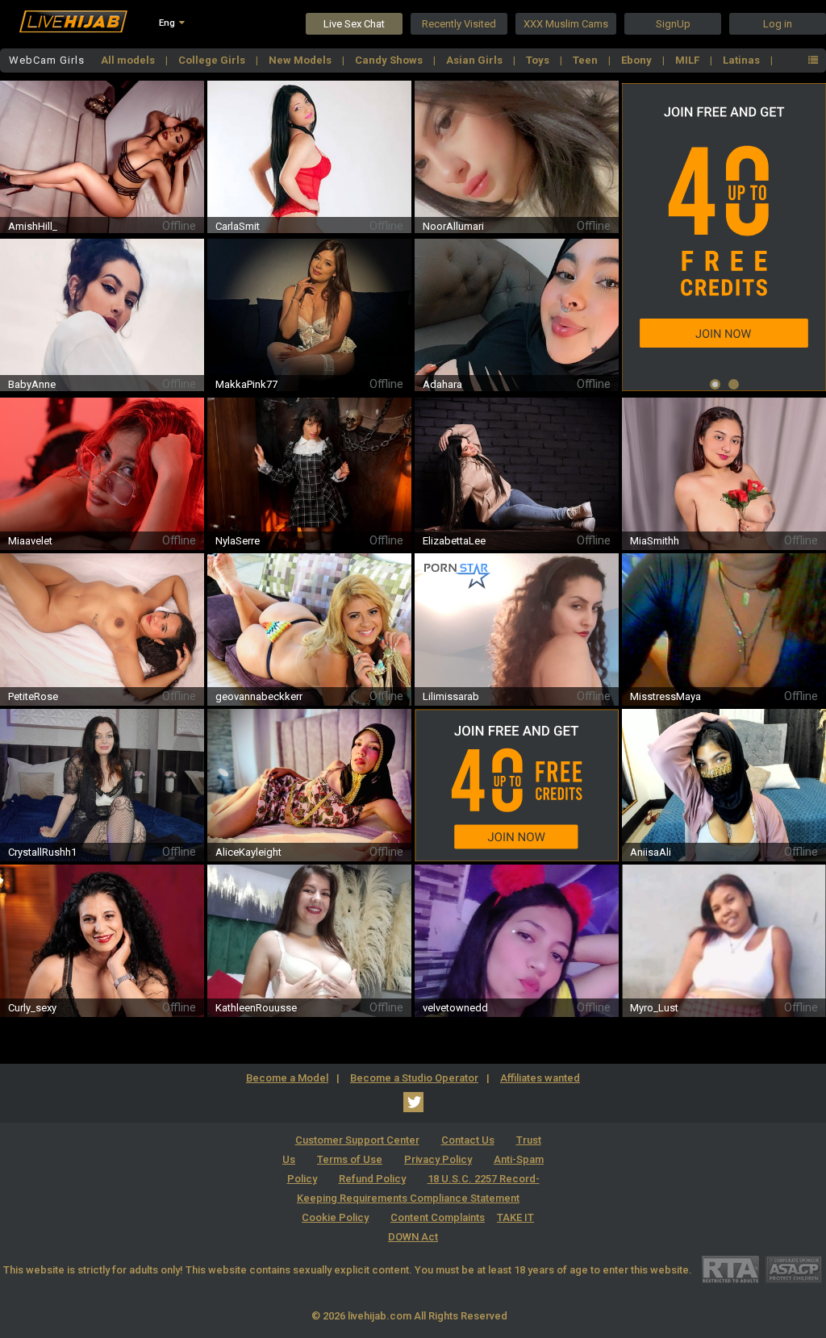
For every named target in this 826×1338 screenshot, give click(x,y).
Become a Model (287, 1078)
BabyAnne (32, 384)
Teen (586, 60)
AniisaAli (650, 852)
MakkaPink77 (246, 384)
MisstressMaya (665, 696)
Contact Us (467, 1140)
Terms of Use (349, 1159)
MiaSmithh (654, 541)
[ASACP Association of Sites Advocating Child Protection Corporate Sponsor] (793, 1269)
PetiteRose (33, 696)
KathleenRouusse (256, 1008)
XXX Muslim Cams (566, 24)
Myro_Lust (654, 1008)
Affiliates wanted (540, 1078)
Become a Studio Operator (414, 1078)
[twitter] (413, 1102)
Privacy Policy (438, 1159)
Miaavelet (30, 541)
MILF (688, 60)
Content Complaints (437, 1217)
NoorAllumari (453, 226)
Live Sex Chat (354, 24)
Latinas (742, 60)
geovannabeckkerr (258, 696)
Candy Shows (390, 60)
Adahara (442, 384)
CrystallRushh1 (42, 852)
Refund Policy (372, 1179)
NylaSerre (237, 541)
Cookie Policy (335, 1217)
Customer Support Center (357, 1140)
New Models (301, 60)
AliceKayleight (248, 852)
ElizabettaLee (454, 541)
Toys (539, 60)
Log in (777, 24)
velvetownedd (455, 1008)
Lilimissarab (451, 696)
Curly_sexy (32, 1008)
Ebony (637, 60)
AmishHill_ (32, 226)
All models (129, 60)
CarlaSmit (237, 226)
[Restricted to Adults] (730, 1269)
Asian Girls (475, 60)
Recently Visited (459, 24)
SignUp (673, 24)
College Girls (213, 60)
